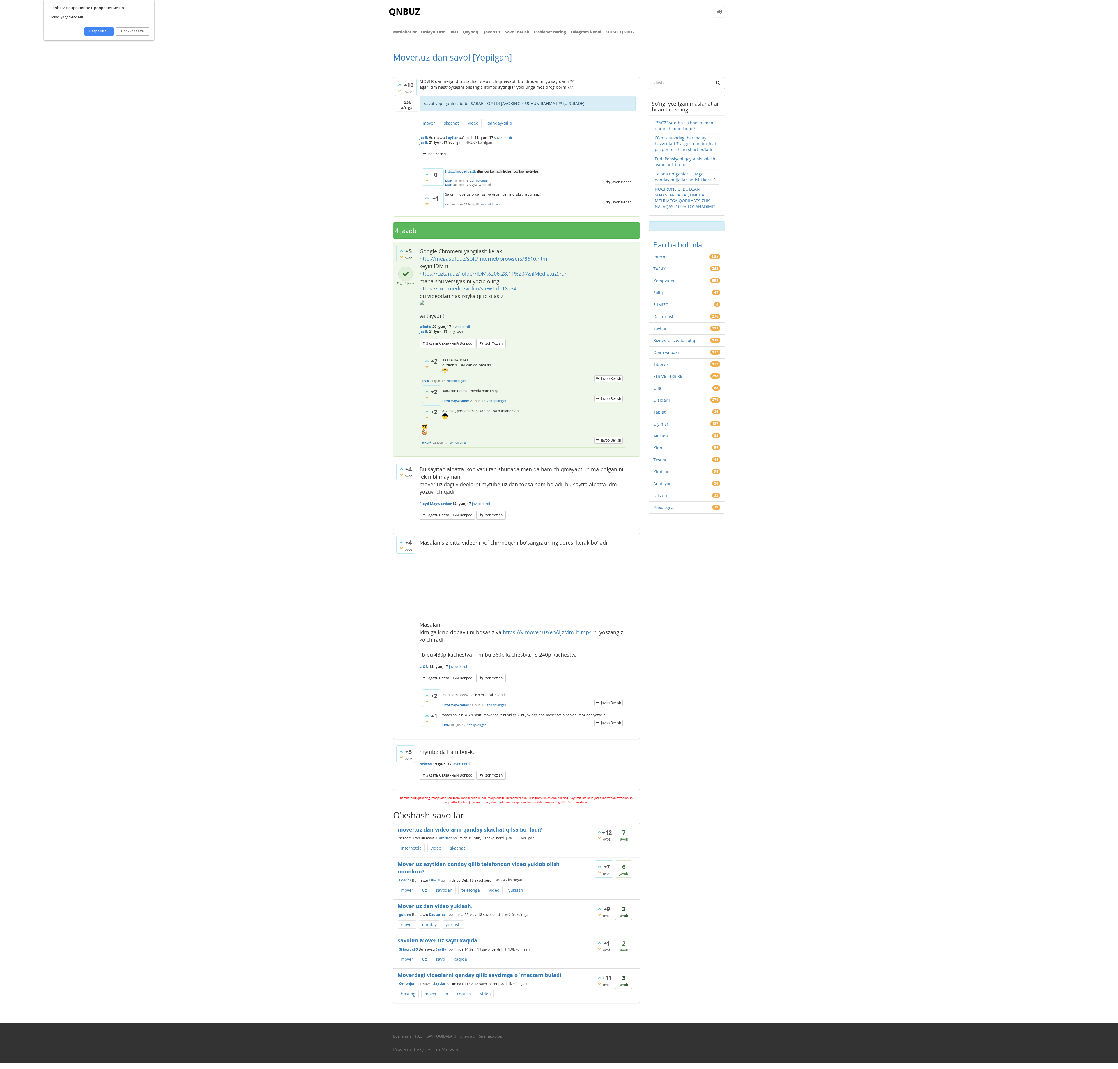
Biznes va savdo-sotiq (674, 340)
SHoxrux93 (408, 949)
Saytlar (452, 137)
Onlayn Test (433, 32)
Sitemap (467, 1036)
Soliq (658, 292)
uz (424, 890)
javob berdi (461, 326)
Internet (445, 838)
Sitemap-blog (490, 1036)
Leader (405, 879)
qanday (429, 924)
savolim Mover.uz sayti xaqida (437, 940)
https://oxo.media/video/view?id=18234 (468, 288)
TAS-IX (434, 879)
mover (429, 123)
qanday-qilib (499, 123)
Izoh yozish (437, 153)
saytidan (444, 890)
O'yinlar (660, 424)
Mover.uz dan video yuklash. (435, 906)
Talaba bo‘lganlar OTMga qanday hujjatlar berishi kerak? (685, 176)
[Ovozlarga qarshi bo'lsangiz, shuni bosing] (400, 90)
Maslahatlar (405, 32)
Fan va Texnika (667, 376)
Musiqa (660, 436)
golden (405, 914)
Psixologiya (664, 507)
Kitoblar (661, 471)
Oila (657, 388)
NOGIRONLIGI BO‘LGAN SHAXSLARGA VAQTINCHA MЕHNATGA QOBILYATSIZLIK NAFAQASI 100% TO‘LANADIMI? (685, 197)
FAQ (418, 1036)
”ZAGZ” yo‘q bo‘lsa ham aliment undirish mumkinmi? (685, 125)
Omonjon (407, 983)
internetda (411, 848)
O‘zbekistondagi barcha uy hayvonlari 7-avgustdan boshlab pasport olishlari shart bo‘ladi (686, 143)
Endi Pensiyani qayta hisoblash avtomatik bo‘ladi (685, 161)
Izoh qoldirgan (479, 180)
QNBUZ (404, 11)
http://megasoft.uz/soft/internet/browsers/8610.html (484, 258)
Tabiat (659, 412)
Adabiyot (662, 483)
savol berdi (503, 137)
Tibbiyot (661, 364)
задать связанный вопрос (449, 343)
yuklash (515, 890)
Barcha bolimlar (679, 244)
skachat (451, 123)
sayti (440, 959)
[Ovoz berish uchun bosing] (400, 85)
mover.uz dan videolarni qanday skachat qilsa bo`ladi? (470, 829)
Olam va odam (667, 352)
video (473, 123)
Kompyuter (664, 280)
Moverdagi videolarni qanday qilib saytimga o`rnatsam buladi (479, 975)
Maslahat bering (550, 32)
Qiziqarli (661, 400)
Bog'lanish (402, 1036)
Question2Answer (439, 1049)
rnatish (464, 994)
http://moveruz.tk (460, 171)
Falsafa (660, 495)
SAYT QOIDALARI (441, 1036)
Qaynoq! (471, 32)
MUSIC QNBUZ (620, 32)
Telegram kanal (585, 32)
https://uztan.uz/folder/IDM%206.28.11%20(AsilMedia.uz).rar (493, 273)
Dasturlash (438, 914)
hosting (408, 994)
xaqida (460, 959)
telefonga (470, 890)
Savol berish (517, 32)
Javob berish (621, 182)
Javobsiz (492, 32)
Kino (657, 448)
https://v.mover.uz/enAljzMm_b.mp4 (547, 632)
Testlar (660, 459)
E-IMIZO (661, 304)
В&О (453, 32)
